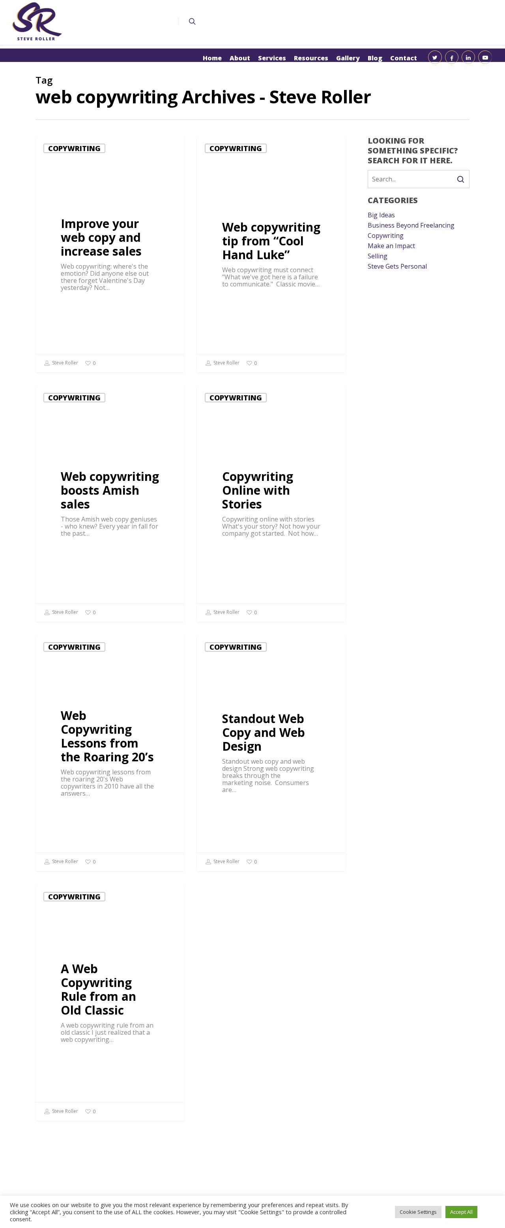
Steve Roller (64, 362)
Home (212, 58)
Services (272, 58)
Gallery (348, 58)
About (240, 58)
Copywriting (74, 148)
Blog (375, 58)
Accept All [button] (461, 1211)
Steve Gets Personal (397, 266)
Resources (311, 58)
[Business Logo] (37, 21)
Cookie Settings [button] (418, 1211)
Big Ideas (381, 215)
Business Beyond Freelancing (411, 225)
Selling (377, 256)
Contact (403, 58)
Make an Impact (391, 245)
